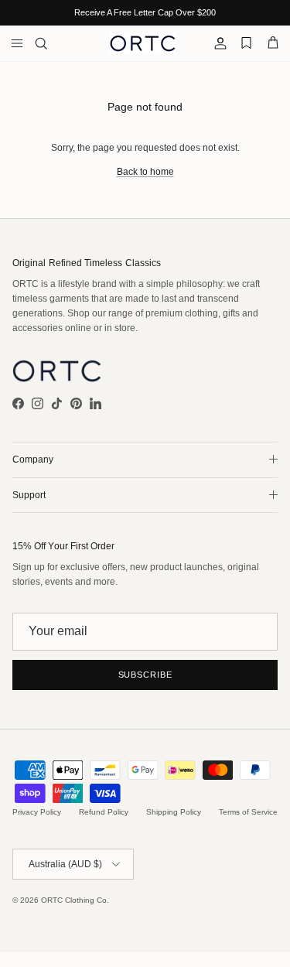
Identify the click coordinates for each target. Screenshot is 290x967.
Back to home (145, 171)
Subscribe (145, 674)
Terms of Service (248, 812)
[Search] (51, 43)
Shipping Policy (173, 812)
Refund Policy (103, 812)
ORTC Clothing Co (74, 900)
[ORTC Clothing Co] (143, 43)
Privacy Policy (36, 812)
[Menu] (17, 43)
